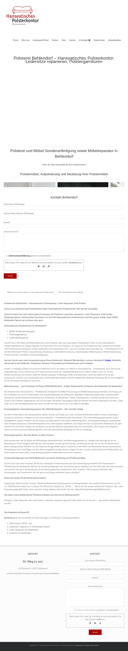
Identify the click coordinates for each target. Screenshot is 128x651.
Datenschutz (94, 645)
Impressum (79, 645)
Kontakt (86, 645)
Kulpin (108, 360)
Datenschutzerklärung (19, 256)
